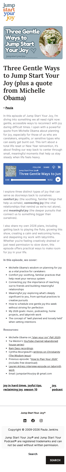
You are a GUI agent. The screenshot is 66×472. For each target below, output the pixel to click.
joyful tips (34, 385)
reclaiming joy (13, 389)
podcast (57, 389)
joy (54, 385)
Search (33, 454)
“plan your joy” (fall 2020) (45, 337)
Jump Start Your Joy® (33, 412)
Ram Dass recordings (21, 348)
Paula (9, 108)
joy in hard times (14, 385)
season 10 (30, 389)
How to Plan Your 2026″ (44, 359)
